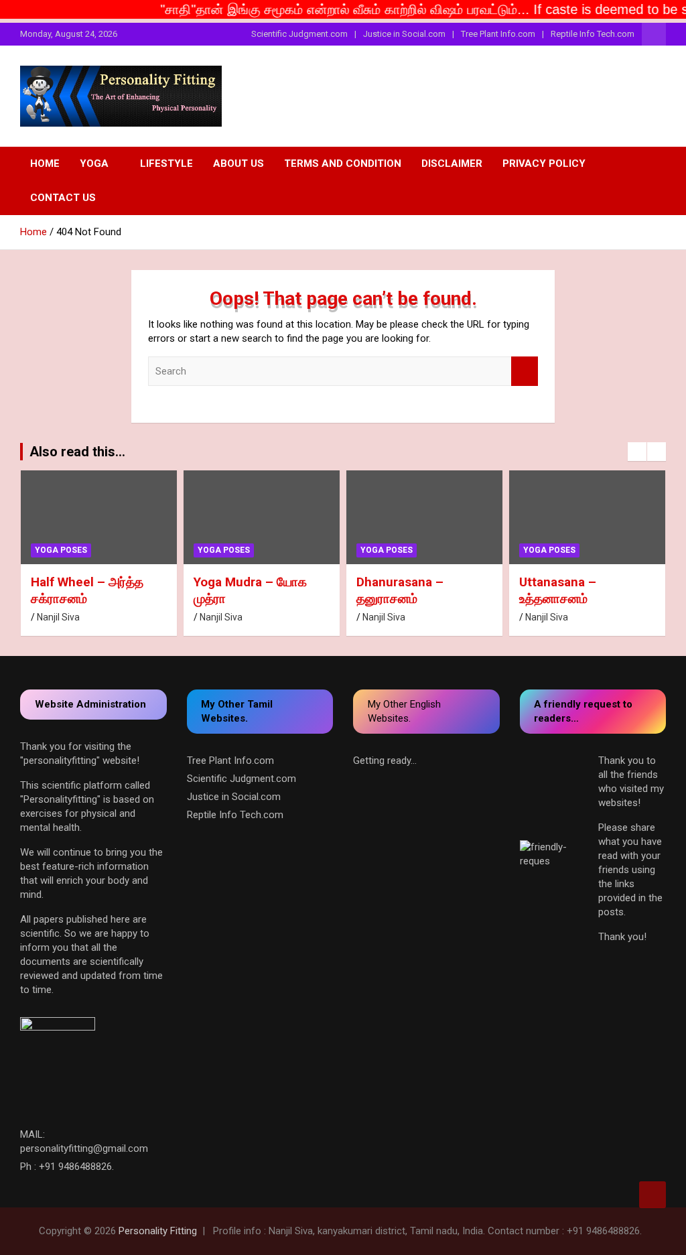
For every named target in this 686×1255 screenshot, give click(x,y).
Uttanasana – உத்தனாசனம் (557, 590)
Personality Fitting (158, 1231)
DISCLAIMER (451, 163)
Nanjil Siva (58, 617)
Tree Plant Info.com (498, 34)
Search (524, 371)
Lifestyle (166, 163)
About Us (238, 163)
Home (45, 163)
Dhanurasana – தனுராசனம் (399, 590)
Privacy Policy (544, 163)
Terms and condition (342, 163)
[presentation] (637, 451)
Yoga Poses (61, 550)
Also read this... (77, 452)
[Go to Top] (652, 1194)
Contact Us (63, 198)
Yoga (94, 163)
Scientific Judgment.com (299, 34)
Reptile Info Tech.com (592, 34)
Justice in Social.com (404, 34)
